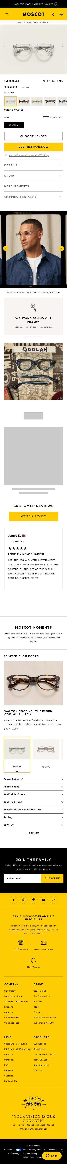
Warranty (9, 1059)
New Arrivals (41, 1065)
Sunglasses (40, 1049)
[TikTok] (54, 900)
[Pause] (56, 4)
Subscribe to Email (45, 1017)
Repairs (8, 1054)
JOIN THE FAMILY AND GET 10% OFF (33, 4)
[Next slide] (63, 45)
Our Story (10, 990)
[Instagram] (24, 900)
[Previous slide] (4, 45)
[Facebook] (14, 900)
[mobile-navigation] (7, 14)
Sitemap (8, 1075)
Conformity (13, 1153)
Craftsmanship (42, 996)
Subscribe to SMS (44, 1022)
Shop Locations (13, 996)
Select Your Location (33, 1157)
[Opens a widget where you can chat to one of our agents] (51, 1156)
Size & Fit (40, 990)
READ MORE (11, 729)
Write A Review (33, 516)
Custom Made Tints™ (45, 1054)
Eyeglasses (40, 1043)
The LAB (38, 1070)
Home (20, 22)
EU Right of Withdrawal (18, 1049)
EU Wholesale (11, 1017)
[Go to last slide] (5, 248)
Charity (8, 1012)
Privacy (8, 1150)
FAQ (6, 1065)
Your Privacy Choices (34, 1150)
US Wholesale (11, 1022)
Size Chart (56, 117)
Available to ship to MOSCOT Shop (29, 155)
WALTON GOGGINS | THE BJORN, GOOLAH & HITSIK (28, 713)
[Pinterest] (34, 900)
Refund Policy (30, 1153)
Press (37, 1012)
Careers (8, 1070)
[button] (53, 14)
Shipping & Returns (15, 1043)
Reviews (38, 1001)
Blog (36, 1006)
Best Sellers (41, 1059)
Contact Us (10, 1081)
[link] (16, 86)
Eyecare (8, 1006)
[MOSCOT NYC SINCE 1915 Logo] (33, 14)
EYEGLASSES (32, 22)
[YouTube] (44, 900)
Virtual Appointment (16, 1001)
